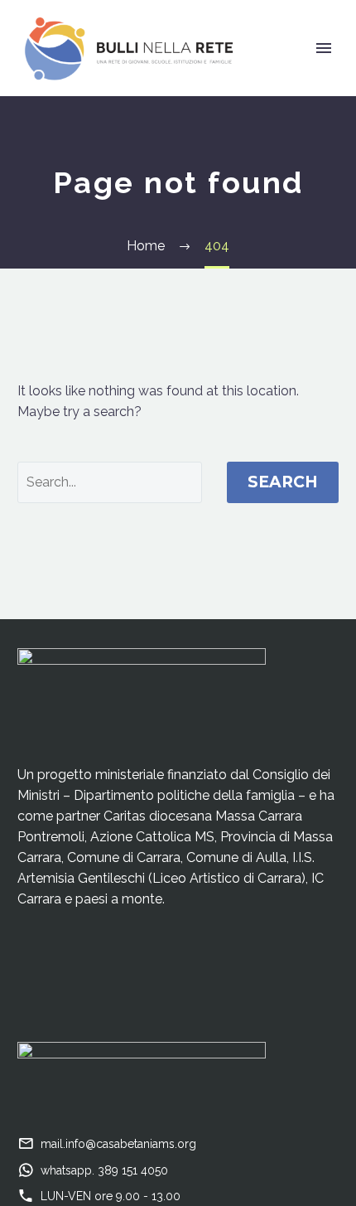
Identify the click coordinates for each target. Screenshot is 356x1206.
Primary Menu (324, 48)
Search (283, 482)
